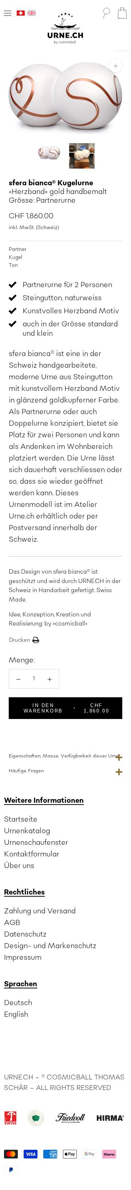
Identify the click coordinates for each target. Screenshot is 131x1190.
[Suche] (106, 13)
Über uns (19, 866)
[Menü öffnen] (7, 13)
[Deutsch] (21, 13)
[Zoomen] (115, 65)
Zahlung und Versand (40, 911)
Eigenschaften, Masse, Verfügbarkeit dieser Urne (64, 756)
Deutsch (18, 1003)
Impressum (22, 958)
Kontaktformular (31, 854)
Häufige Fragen (26, 771)
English (16, 1014)
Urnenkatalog (27, 831)
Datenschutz (25, 934)
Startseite (20, 819)
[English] (32, 13)
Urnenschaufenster (36, 843)
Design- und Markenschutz (50, 946)
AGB (12, 923)
